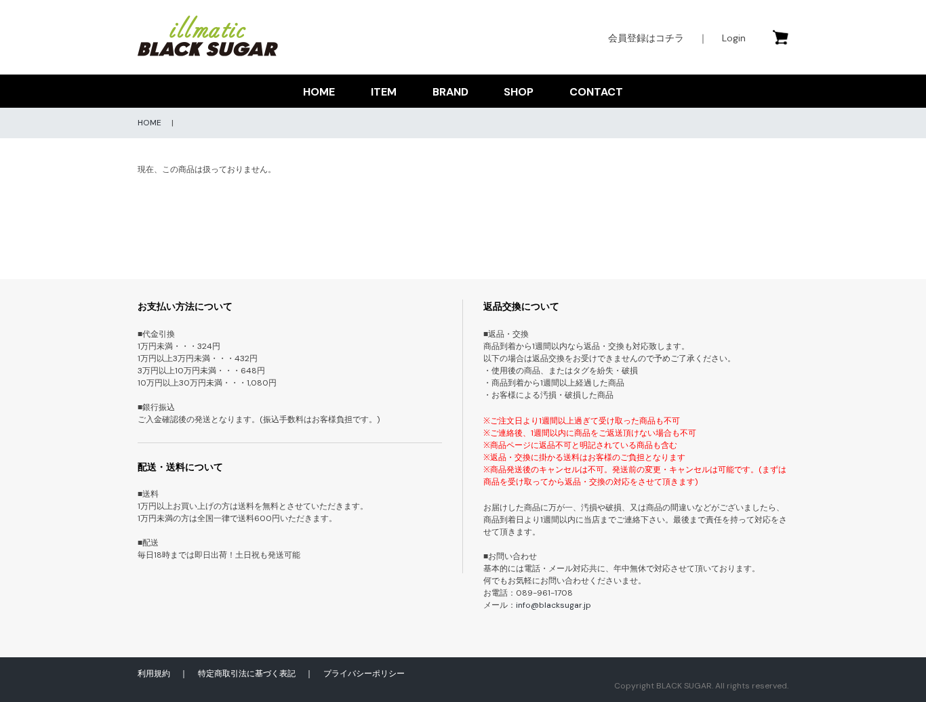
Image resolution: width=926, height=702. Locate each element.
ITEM (384, 92)
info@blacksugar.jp (553, 605)
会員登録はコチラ (646, 38)
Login (734, 38)
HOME (319, 92)
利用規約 (154, 673)
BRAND (450, 92)
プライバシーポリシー (364, 673)
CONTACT (596, 92)
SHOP (519, 92)
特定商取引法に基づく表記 (247, 673)
